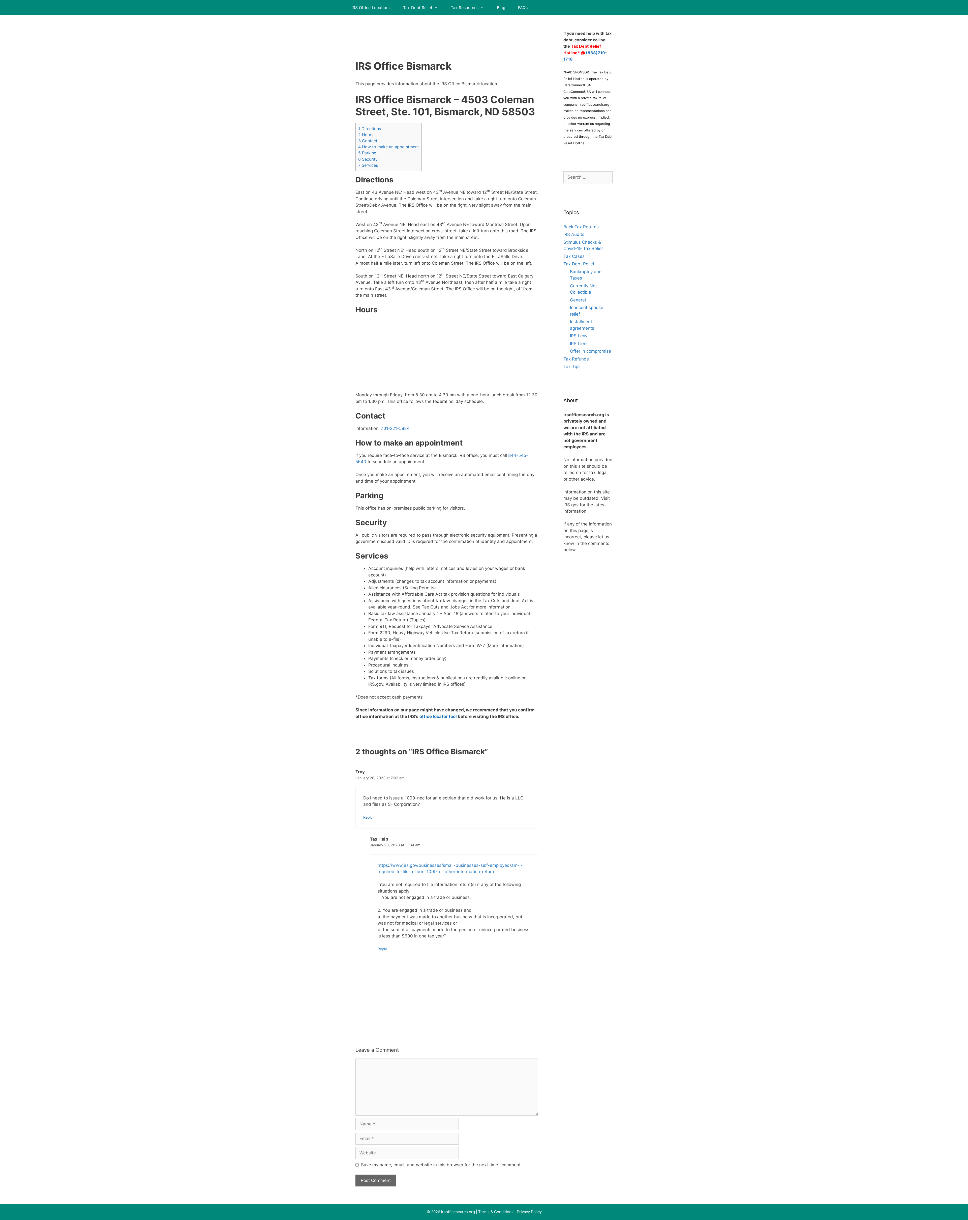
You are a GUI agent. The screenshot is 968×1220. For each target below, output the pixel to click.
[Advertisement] (447, 31)
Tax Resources (464, 7)
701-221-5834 (395, 428)
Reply (368, 817)
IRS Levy (578, 335)
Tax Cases (574, 256)
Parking (367, 152)
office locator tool (438, 716)
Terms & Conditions (495, 1211)
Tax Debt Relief (417, 7)
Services (368, 165)
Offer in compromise (590, 351)
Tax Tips (572, 366)
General (578, 299)
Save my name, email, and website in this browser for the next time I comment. (441, 1164)
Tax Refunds (576, 359)
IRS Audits (573, 234)
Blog (501, 7)
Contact (367, 140)
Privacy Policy (529, 1211)
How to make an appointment (388, 146)
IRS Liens (579, 343)
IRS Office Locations (371, 7)
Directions (369, 128)
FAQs (523, 7)
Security (368, 159)
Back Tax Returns (581, 226)
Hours (365, 134)
